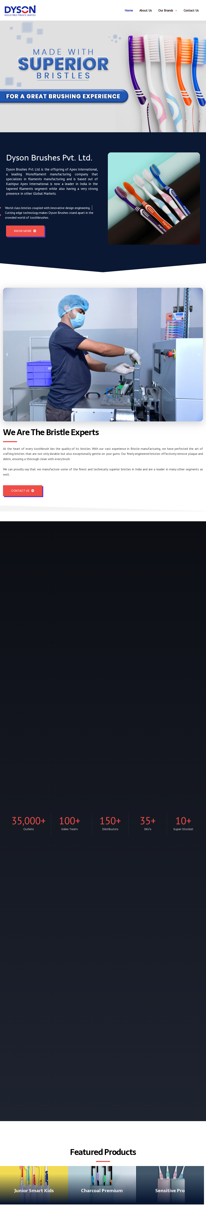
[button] (7, 355)
